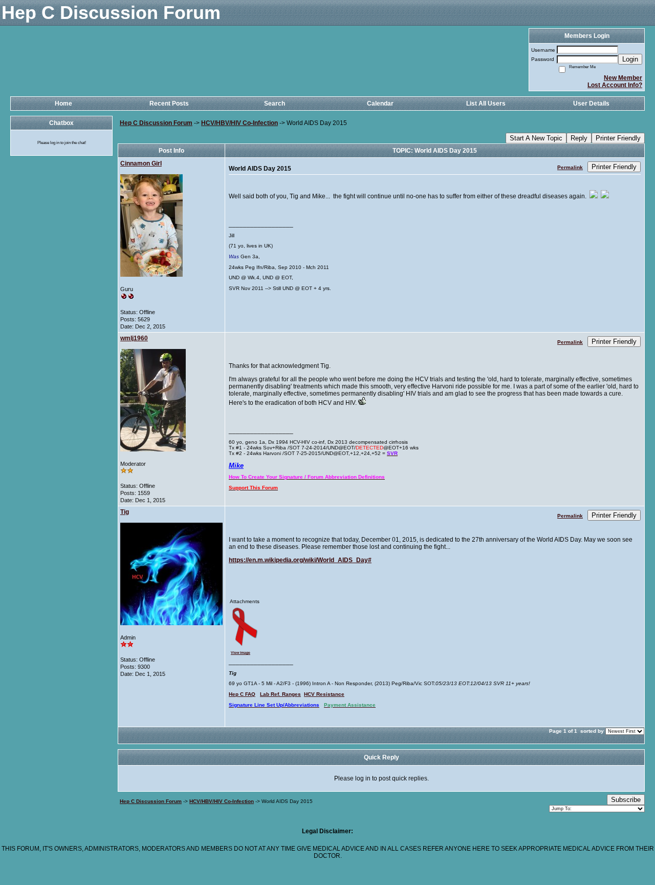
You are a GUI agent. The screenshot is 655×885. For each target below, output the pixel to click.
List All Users (486, 103)
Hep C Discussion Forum (156, 123)
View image (240, 652)
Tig (124, 512)
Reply (579, 138)
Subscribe (626, 800)
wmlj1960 (134, 338)
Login (630, 59)
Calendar (380, 103)
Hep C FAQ (242, 694)
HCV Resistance (324, 694)
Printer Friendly (618, 138)
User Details (591, 103)
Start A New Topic (536, 138)
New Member (623, 77)
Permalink (570, 167)
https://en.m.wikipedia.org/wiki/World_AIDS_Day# (300, 560)
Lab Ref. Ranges (280, 694)
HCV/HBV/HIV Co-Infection (239, 123)
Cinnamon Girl (141, 163)
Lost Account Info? (614, 85)
